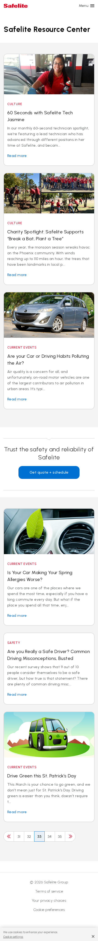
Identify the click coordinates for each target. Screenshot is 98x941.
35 (60, 836)
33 (39, 836)
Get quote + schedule (49, 472)
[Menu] (92, 5)
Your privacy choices (49, 900)
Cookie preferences (49, 909)
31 (19, 836)
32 (29, 836)
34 (50, 836)
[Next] (70, 836)
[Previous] (8, 836)
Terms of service (49, 891)
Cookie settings (13, 936)
